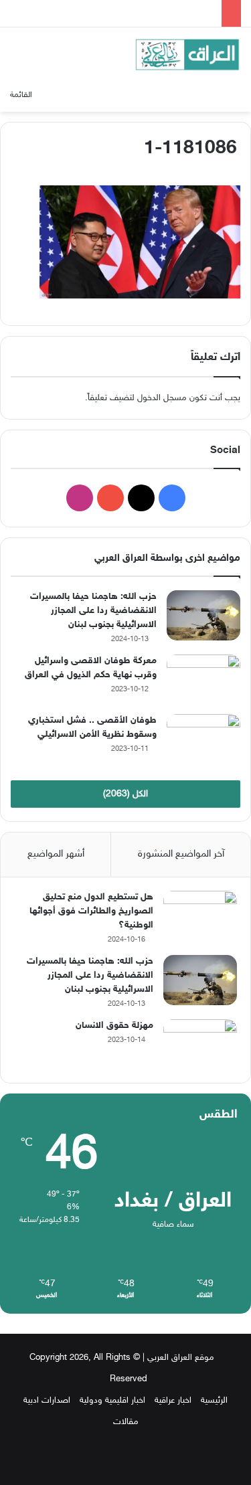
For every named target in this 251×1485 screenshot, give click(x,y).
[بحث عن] (65, 95)
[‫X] (141, 498)
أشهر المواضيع (55, 854)
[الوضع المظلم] (234, 95)
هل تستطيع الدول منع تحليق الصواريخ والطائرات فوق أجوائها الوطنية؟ (91, 911)
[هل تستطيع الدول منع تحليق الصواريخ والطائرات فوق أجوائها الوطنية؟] (200, 916)
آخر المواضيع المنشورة (181, 854)
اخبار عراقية (173, 1400)
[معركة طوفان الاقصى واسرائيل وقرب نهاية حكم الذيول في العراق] (203, 679)
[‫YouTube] (110, 498)
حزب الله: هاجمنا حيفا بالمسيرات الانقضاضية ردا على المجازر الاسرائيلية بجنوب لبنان (93, 610)
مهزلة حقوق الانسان (114, 1025)
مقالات (126, 1422)
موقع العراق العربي (180, 1357)
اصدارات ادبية (46, 1400)
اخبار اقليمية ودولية (112, 1400)
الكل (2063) (125, 794)
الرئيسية (214, 1400)
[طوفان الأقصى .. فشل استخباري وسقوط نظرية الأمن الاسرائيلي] (203, 739)
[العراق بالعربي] (187, 54)
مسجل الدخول (162, 398)
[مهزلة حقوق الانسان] (200, 1044)
